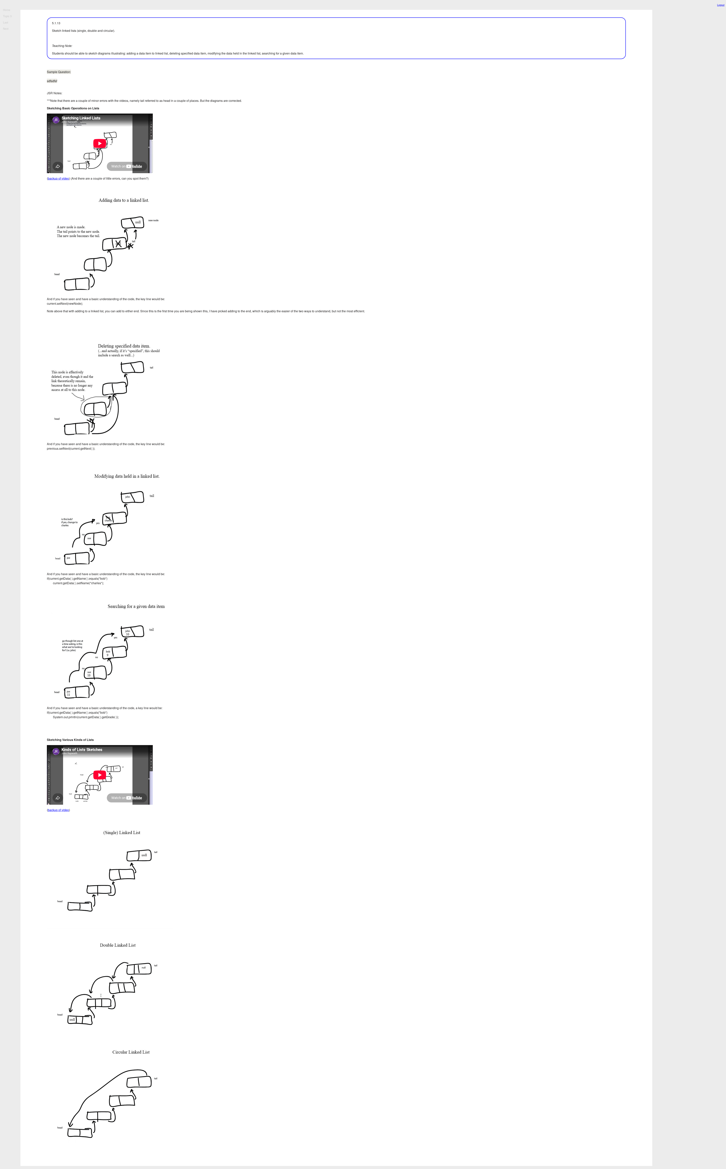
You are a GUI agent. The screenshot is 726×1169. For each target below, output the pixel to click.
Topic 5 (7, 16)
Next (6, 28)
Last (5, 22)
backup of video (58, 178)
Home (6, 10)
